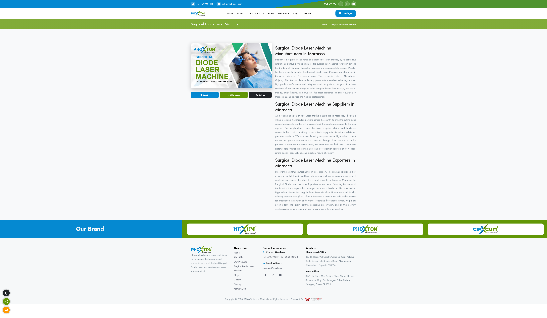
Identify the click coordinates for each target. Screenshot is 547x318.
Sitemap (237, 284)
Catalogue (347, 13)
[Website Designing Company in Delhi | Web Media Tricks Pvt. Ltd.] (313, 299)
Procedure (283, 13)
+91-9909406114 (205, 3)
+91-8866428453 (289, 257)
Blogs (296, 13)
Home (230, 13)
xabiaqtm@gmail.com (232, 3)
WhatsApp (234, 94)
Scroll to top (6, 159)
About (240, 13)
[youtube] (353, 3)
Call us (261, 94)
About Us (238, 257)
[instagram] (347, 3)
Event (271, 13)
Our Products (255, 13)
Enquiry (206, 94)
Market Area (240, 288)
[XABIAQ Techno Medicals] (198, 13)
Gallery (237, 279)
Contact (307, 13)
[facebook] (340, 3)
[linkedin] (280, 275)
